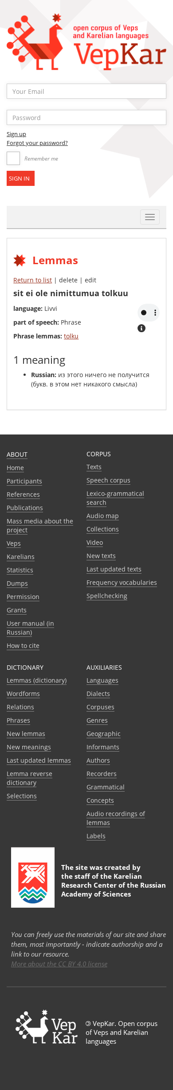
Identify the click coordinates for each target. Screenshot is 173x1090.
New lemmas (26, 733)
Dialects (98, 693)
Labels (96, 836)
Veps (14, 543)
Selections (22, 796)
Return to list (32, 280)
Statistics (20, 570)
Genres (97, 720)
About (17, 454)
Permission (23, 596)
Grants (17, 610)
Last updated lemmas (39, 760)
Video (94, 542)
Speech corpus (108, 480)
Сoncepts (100, 800)
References (23, 494)
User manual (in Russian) (30, 627)
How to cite (23, 645)
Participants (24, 481)
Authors (98, 760)
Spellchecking (106, 595)
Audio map (102, 515)
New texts (101, 555)
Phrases (18, 720)
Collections (102, 529)
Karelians (21, 556)
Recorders (101, 773)
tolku (71, 336)
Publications (25, 507)
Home (15, 467)
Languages (102, 680)
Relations (20, 707)
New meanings (29, 747)
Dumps (17, 583)
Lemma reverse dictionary (29, 778)
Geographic (103, 733)
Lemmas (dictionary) (37, 680)
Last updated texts (114, 569)
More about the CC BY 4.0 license (59, 963)
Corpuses (100, 707)
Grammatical (105, 787)
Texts (94, 467)
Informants (102, 747)
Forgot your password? (37, 143)
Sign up (16, 134)
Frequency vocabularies (121, 582)
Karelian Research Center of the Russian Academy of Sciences (113, 885)
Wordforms (23, 693)
